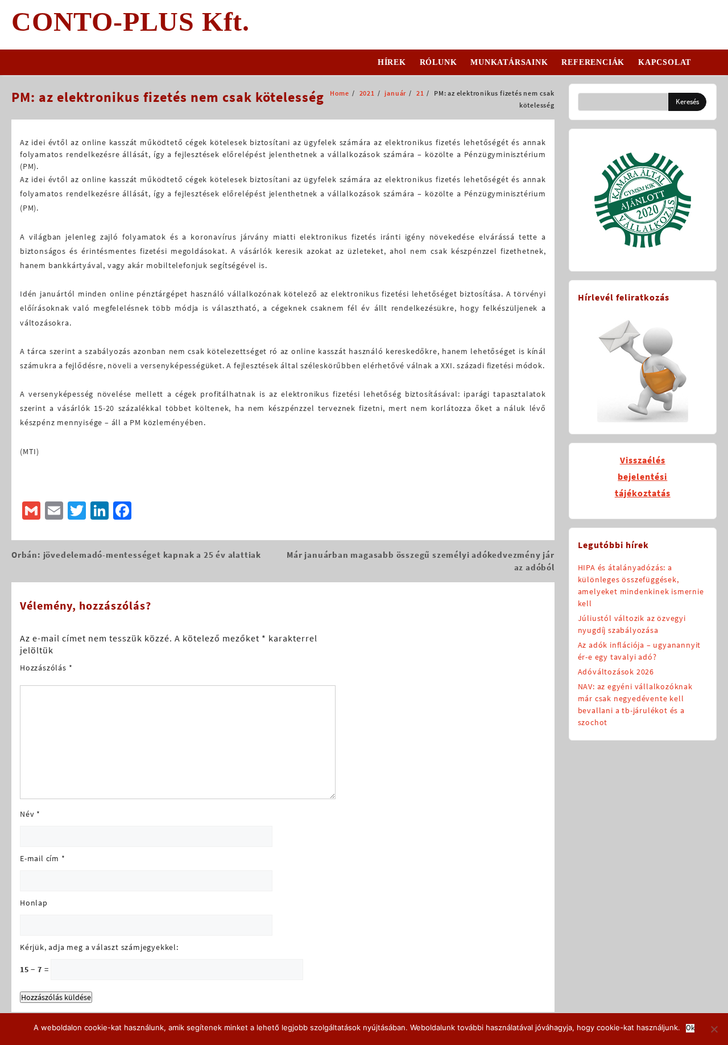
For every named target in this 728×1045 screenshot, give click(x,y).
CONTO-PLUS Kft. (130, 21)
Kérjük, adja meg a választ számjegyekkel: (99, 947)
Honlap (34, 903)
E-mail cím (42, 858)
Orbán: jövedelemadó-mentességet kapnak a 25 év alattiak (136, 554)
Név (30, 814)
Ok (690, 1028)
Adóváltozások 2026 (616, 672)
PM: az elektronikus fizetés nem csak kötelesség (167, 97)
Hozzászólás (46, 668)
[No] (713, 1029)
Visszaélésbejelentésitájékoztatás (643, 476)
